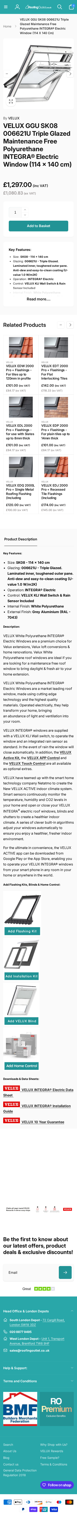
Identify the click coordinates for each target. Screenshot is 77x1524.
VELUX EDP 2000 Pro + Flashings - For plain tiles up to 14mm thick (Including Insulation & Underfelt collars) (55, 438)
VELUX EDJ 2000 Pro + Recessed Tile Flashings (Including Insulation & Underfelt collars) (54, 495)
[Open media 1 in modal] (38, 73)
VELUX (11, 118)
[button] (5, 7)
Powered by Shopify (48, 1517)
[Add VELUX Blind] (21, 1024)
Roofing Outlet (33, 1517)
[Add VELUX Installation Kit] (21, 980)
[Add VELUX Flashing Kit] (22, 935)
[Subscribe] (65, 1272)
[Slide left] (6, 73)
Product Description (20, 539)
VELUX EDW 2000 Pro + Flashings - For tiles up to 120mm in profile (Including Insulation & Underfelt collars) (20, 378)
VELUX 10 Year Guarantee (43, 1122)
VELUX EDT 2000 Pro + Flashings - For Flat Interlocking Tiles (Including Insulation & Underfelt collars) (54, 378)
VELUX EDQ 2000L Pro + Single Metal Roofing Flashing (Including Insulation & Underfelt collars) (20, 495)
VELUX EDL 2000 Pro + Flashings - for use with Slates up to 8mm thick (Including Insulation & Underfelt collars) (20, 438)
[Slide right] (70, 73)
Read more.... (38, 299)
